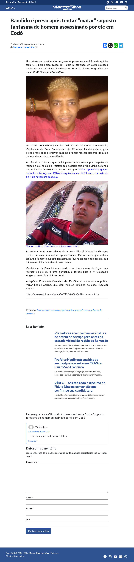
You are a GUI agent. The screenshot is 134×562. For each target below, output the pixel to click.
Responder (32, 441)
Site (28, 519)
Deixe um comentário (23, 47)
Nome (29, 497)
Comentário (32, 462)
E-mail (29, 508)
